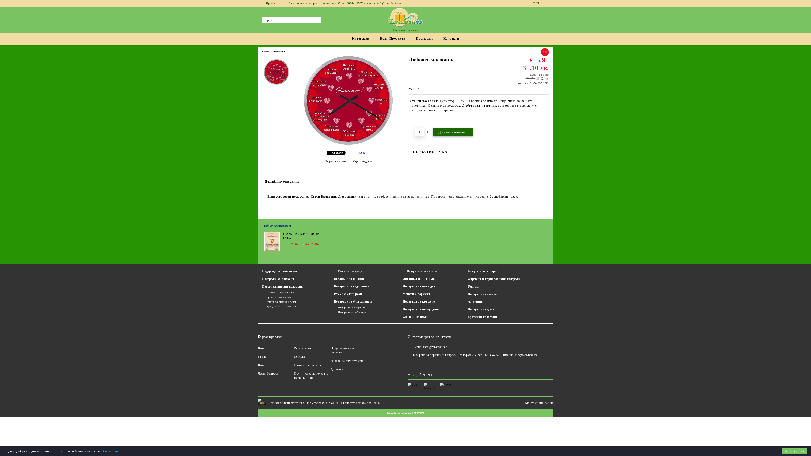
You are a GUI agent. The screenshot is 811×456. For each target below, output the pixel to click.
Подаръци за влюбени (278, 279)
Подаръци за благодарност (353, 301)
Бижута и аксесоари (482, 271)
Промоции (424, 38)
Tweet (361, 152)
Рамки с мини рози (348, 294)
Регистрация (302, 348)
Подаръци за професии (351, 307)
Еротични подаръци (482, 317)
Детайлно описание (282, 181)
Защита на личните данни (349, 360)
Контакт (299, 356)
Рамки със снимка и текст (281, 301)
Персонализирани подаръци (282, 286)
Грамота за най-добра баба (302, 236)
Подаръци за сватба (482, 294)
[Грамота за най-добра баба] (272, 249)
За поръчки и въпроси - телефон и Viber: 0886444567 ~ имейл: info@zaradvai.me (345, 3)
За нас (262, 356)
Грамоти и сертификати (280, 292)
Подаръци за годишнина (351, 286)
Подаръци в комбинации (352, 312)
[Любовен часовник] (348, 143)
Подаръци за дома (481, 309)
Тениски (474, 286)
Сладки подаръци (415, 316)
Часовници (279, 51)
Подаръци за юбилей (349, 278)
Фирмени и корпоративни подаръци (494, 279)
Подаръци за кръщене (419, 301)
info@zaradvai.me (435, 347)
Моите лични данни (539, 402)
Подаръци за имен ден (419, 286)
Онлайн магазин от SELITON (405, 413)
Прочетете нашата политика (360, 402)
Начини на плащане (308, 365)
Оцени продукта (362, 161)
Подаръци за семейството (422, 271)
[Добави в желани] (417, 124)
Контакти (451, 38)
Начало (265, 51)
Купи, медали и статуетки (281, 306)
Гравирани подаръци (350, 271)
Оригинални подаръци (419, 278)
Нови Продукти (392, 38)
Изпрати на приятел (336, 161)
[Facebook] (546, 3)
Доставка (337, 369)
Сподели (337, 152)
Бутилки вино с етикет (280, 297)
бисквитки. (111, 451)
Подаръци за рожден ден (280, 271)
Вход (261, 365)
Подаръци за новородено (421, 309)
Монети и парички (416, 294)
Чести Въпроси (268, 373)
